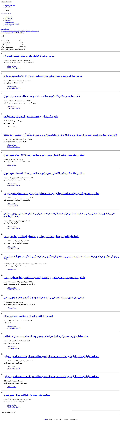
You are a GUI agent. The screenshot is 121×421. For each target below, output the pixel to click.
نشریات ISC (8, 26)
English (7, 10)
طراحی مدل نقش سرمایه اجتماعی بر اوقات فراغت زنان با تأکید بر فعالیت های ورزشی (44, 277)
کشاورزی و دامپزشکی (12, 24)
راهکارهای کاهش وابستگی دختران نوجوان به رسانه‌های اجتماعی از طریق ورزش (41, 236)
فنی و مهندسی (9, 22)
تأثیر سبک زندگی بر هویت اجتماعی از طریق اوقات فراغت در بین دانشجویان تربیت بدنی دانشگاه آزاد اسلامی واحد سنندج (60, 135)
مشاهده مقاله (11, 66)
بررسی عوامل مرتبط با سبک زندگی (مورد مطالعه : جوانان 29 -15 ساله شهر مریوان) (43, 76)
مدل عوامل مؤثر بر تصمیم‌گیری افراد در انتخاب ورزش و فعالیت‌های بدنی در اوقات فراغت (46, 336)
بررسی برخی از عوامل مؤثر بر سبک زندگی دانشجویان (29, 56)
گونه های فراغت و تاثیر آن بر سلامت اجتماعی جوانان (28, 316)
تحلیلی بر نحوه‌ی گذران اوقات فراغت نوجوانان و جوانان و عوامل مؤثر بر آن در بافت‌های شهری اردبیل (51, 193)
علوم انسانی (8, 18)
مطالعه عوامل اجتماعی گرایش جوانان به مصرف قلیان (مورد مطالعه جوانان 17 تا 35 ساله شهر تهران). (51, 376)
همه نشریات (8, 17)
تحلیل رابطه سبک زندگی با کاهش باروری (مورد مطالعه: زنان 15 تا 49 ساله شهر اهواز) (44, 155)
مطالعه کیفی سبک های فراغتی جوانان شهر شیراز (27, 395)
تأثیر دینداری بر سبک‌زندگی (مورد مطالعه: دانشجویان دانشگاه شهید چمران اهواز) (42, 96)
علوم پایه (7, 20)
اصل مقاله (13, 68)
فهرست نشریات (10, 5)
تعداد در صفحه (6, 412)
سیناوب (46, 419)
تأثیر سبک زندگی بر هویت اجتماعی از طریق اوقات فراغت (31, 116)
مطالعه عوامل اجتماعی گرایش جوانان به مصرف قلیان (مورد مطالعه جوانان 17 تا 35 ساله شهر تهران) (51, 356)
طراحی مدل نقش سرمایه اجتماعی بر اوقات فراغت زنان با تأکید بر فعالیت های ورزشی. (45, 297)
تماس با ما (8, 7)
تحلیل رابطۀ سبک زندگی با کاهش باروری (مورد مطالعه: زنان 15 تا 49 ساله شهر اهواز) (44, 173)
